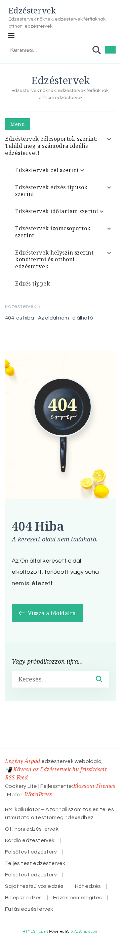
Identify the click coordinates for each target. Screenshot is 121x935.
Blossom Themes (94, 786)
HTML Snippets (35, 931)
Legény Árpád (22, 761)
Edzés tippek (32, 283)
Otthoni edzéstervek (31, 829)
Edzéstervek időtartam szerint (56, 211)
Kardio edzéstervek (30, 840)
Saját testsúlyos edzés (34, 886)
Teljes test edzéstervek (35, 863)
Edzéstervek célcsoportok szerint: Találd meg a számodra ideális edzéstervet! (51, 146)
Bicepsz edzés (23, 897)
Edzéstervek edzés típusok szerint (51, 190)
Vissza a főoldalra (51, 613)
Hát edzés (88, 886)
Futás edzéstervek (29, 909)
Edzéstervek (32, 10)
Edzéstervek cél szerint (47, 170)
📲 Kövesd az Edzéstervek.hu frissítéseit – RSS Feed (58, 773)
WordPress (38, 794)
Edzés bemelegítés (77, 897)
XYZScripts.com (84, 931)
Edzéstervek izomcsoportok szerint (53, 232)
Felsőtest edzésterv (31, 852)
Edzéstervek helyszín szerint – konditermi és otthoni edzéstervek (56, 259)
